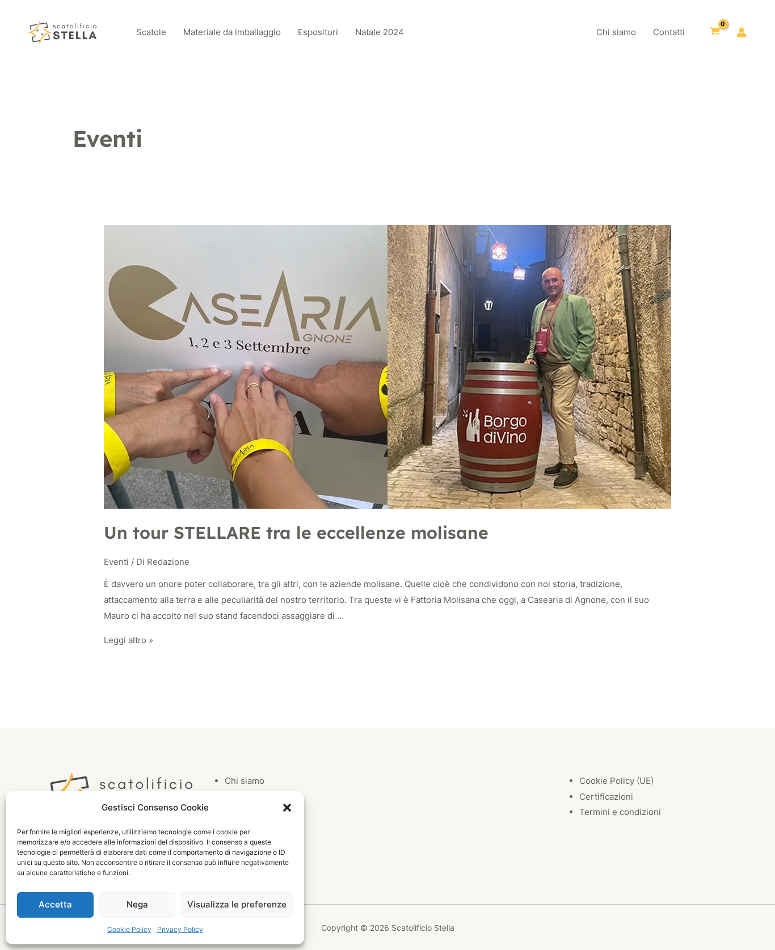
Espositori (318, 32)
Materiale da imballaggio (232, 32)
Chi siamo (616, 32)
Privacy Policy (180, 929)
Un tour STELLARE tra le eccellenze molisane (296, 532)
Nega (137, 904)
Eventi (116, 561)
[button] (287, 807)
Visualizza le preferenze (237, 904)
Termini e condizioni (620, 812)
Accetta (55, 904)
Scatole (151, 32)
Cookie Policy (129, 929)
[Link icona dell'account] (741, 32)
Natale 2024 (379, 32)
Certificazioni (606, 796)
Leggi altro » (128, 640)
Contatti (669, 32)
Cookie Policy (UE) (616, 780)
